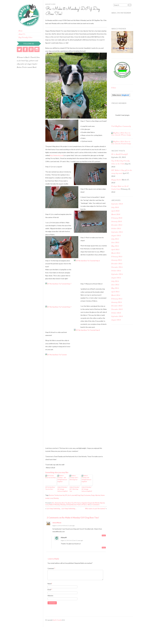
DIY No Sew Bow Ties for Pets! (50, 488)
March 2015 (115, 253)
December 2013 (116, 306)
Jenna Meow (56, 523)
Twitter (19, 49)
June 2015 (115, 242)
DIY (66, 495)
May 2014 (115, 288)
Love (51, 498)
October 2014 (116, 271)
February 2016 (116, 218)
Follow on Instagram (123, 19)
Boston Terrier (54, 495)
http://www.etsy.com (56, 155)
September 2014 (117, 274)
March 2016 (115, 214)
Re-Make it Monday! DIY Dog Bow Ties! (73, 11)
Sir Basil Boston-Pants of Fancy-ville (78, 504)
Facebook (25, 49)
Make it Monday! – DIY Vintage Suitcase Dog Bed (62, 489)
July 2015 (115, 239)
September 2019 (117, 204)
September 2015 (117, 232)
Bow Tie (64, 503)
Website (50, 596)
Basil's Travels (57, 620)
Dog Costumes (85, 495)
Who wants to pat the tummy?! (95, 508)
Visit (121, 126)
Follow (113, 88)
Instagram (37, 49)
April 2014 (115, 292)
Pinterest (31, 49)
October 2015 (116, 229)
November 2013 (117, 309)
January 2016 (116, 221)
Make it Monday (54, 504)
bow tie (61, 495)
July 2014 (115, 281)
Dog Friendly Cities (25, 37)
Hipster (97, 495)
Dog (78, 495)
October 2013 (116, 313)
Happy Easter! (116, 180)
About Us (21, 34)
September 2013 (117, 316)
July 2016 (115, 207)
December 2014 (116, 264)
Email (50, 589)
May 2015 (115, 246)
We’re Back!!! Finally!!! (119, 154)
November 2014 (117, 267)
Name (50, 584)
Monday (56, 498)
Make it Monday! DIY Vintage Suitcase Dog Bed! (87, 489)
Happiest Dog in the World (90, 503)
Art (53, 503)
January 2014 (116, 302)
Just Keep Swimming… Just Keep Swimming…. (61, 508)
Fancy (79, 503)
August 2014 (116, 278)
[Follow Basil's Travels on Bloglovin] (120, 96)
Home (20, 31)
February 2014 (116, 299)
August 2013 (116, 320)
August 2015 (116, 236)
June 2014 (115, 285)
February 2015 (116, 257)
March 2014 (115, 295)
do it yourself (72, 495)
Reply (103, 535)
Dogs (92, 495)
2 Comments (95, 504)
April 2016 (115, 211)
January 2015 (116, 260)
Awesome (58, 503)
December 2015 (116, 225)
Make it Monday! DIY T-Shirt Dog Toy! (74, 489)
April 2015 (115, 250)
